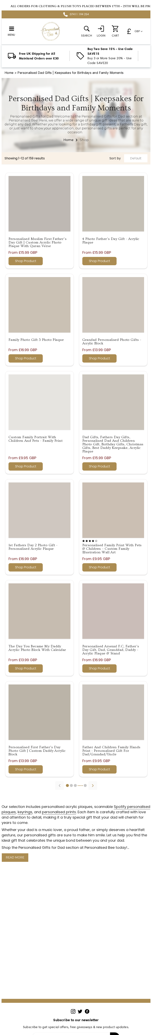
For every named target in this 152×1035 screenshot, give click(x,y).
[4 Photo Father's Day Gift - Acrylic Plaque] (113, 203)
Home (9, 73)
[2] (71, 785)
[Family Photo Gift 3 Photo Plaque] (39, 305)
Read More (15, 857)
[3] (75, 785)
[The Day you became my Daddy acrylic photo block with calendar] (39, 611)
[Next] (92, 785)
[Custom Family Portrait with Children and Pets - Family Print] (39, 402)
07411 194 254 (79, 14)
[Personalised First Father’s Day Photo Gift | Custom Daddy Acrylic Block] (39, 712)
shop (84, 140)
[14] (85, 785)
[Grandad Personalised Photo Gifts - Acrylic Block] (113, 305)
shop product (25, 261)
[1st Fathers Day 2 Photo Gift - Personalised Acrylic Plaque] (39, 510)
